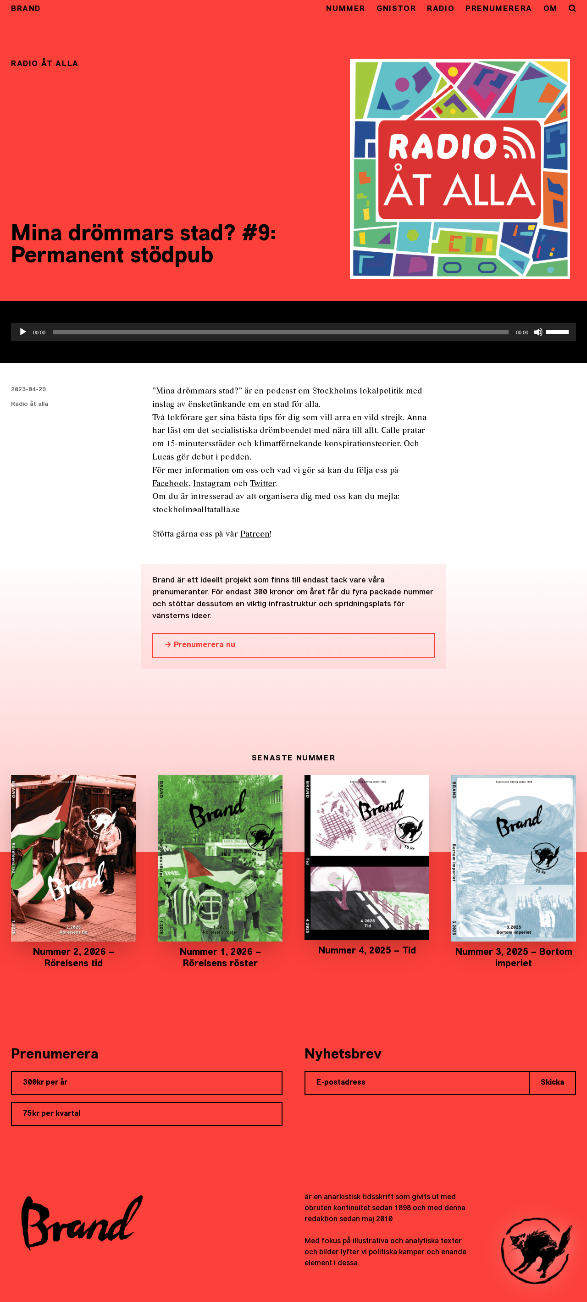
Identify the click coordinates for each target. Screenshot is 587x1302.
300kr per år (45, 1082)
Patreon (255, 534)
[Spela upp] (23, 332)
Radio (440, 9)
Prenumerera (498, 9)
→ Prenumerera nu (199, 645)
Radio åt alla (29, 404)
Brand (26, 9)
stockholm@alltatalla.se (196, 510)
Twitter (262, 484)
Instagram (212, 484)
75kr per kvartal (51, 1114)
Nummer (345, 9)
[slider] (558, 331)
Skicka (552, 1082)
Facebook (170, 484)
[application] (293, 332)
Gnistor (396, 9)
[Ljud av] (538, 332)
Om (550, 9)
